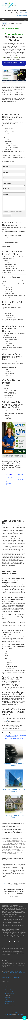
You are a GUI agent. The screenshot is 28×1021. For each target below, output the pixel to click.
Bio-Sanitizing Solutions (7, 852)
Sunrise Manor (5, 526)
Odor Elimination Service (19, 847)
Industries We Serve (10, 992)
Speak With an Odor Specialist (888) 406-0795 (14, 63)
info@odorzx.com (20, 887)
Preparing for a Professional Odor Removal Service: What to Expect (15, 735)
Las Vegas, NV (8, 483)
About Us (7, 988)
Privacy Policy (5, 977)
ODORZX (5, 883)
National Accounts (9, 993)
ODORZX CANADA (9, 1001)
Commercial (11, 972)
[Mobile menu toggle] (25, 19)
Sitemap (7, 1003)
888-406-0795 (5, 869)
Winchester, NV (8, 480)
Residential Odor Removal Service (14, 816)
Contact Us (7, 215)
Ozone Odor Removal (12, 843)
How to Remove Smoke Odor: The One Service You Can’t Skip (14, 739)
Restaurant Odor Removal (16, 844)
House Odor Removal (12, 840)
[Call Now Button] (24, 1018)
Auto (16, 972)
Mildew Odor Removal (7, 847)
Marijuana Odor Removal (13, 841)
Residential (4, 972)
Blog (10, 997)
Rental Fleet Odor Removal (16, 850)
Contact (7, 999)
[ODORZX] (9, 5)
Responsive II (8, 1014)
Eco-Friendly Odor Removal (9, 849)
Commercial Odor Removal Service (14, 790)
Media (6, 997)
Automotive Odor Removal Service (14, 764)
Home (4, 23)
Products (12, 990)
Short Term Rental (11, 853)
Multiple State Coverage (15, 971)
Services (7, 990)
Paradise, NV (9, 478)
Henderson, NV (21, 475)
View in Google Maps (10, 1005)
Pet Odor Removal (18, 846)
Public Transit (22, 972)
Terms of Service (14, 977)
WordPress (20, 1014)
